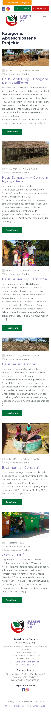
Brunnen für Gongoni (20, 467)
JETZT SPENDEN (22, 9)
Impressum (26, 706)
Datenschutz (39, 706)
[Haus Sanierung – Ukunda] (25, 253)
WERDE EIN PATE (40, 9)
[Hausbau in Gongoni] (25, 344)
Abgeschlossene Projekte (17, 74)
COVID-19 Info (14, 555)
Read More (12, 131)
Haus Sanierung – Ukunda (24, 279)
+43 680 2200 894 (27, 665)
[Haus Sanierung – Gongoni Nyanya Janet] (25, 152)
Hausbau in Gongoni (19, 364)
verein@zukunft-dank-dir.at (28, 662)
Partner (16, 706)
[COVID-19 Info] (25, 525)
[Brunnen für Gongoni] (25, 438)
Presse (8, 706)
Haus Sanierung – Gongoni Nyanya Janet (25, 179)
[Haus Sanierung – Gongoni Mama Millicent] (25, 57)
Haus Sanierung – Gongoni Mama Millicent (25, 81)
